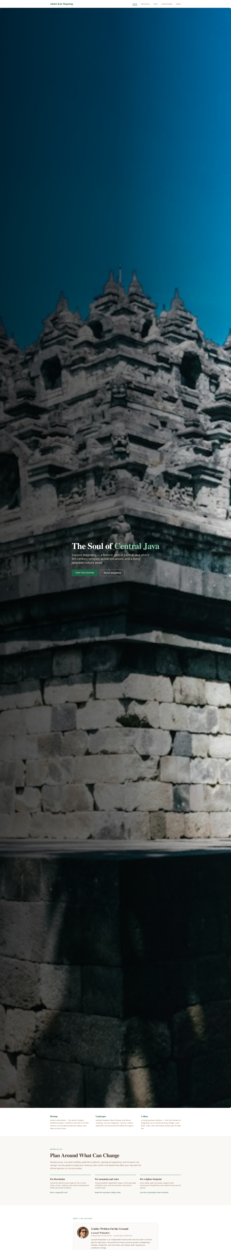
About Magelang (112, 572)
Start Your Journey (85, 572)
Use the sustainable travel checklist (154, 1192)
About (178, 4)
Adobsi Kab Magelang (61, 4)
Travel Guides (166, 4)
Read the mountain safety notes (108, 1192)
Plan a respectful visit (58, 1192)
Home (134, 4)
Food (155, 4)
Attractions (145, 4)
